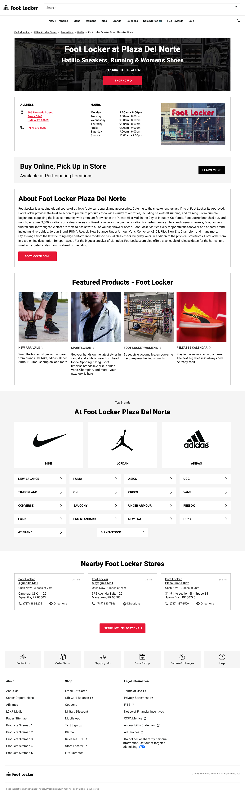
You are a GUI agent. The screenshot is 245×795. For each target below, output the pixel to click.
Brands (117, 20)
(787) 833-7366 (106, 603)
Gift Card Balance (77, 698)
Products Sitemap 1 (19, 725)
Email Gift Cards (76, 691)
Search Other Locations (121, 628)
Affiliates (12, 704)
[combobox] (142, 7)
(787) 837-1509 (179, 603)
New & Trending (58, 20)
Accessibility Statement (140, 725)
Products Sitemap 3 (19, 739)
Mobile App (72, 718)
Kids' (104, 20)
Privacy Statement (136, 698)
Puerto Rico (67, 32)
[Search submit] (236, 7)
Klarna (69, 732)
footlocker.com (37, 256)
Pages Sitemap (16, 718)
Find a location (22, 32)
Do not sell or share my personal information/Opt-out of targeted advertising (144, 743)
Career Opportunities (20, 698)
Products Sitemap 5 (19, 753)
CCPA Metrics (133, 718)
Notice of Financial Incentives (144, 711)
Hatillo (80, 32)
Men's (77, 20)
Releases (132, 20)
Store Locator (74, 746)
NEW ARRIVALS (29, 347)
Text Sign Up (73, 725)
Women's (91, 20)
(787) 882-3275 (32, 603)
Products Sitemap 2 (19, 732)
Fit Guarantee (74, 753)
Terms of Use (133, 691)
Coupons (71, 704)
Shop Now (122, 80)
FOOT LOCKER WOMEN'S (141, 348)
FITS (127, 704)
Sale (191, 20)
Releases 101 (74, 739)
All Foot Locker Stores (45, 32)
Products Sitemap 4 (19, 746)
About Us (12, 691)
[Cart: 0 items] (239, 21)
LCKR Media (14, 711)
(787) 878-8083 (37, 127)
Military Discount (76, 711)
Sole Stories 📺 (152, 20)
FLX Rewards (175, 20)
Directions (60, 603)
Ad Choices (132, 732)
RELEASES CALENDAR (191, 347)
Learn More (211, 170)
